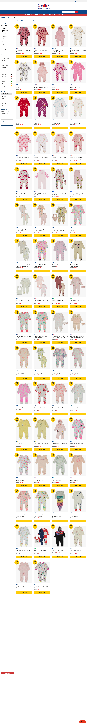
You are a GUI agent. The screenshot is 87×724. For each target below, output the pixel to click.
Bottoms (4, 33)
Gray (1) (3, 79)
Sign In (70, 1)
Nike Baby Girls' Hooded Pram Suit (59, 550)
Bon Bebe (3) (5, 103)
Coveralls (15, 17)
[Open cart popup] (78, 1)
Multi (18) (4, 83)
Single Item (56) (5, 111)
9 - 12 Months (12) (5, 63)
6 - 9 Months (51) (5, 60)
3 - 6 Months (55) (5, 58)
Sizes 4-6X (4, 47)
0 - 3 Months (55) (5, 56)
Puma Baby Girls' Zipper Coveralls (59, 264)
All (2, 115)
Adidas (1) (4, 96)
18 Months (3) (5, 67)
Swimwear (4, 43)
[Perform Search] (76, 12)
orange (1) (4, 86)
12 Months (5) (5, 65)
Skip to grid (83, 17)
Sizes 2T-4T (4, 46)
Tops (3, 44)
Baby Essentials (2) (6, 98)
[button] (16, 12)
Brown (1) (4, 76)
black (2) (4, 74)
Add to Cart (24, 56)
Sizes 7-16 (4, 49)
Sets (3, 38)
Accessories (4, 51)
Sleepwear (4, 39)
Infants (9, 17)
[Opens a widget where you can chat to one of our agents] (82, 721)
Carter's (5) (4, 105)
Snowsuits (4, 41)
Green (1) (4, 81)
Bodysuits (4, 31)
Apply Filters (7, 673)
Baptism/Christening (6, 30)
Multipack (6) (5, 113)
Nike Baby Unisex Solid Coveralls (23, 586)
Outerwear (4, 36)
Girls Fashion (4, 17)
